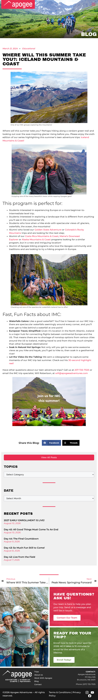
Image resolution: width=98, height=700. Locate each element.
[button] (51, 443)
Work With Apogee (43, 678)
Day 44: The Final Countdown (21, 538)
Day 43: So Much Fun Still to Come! (24, 547)
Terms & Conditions (60, 692)
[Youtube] (92, 692)
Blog (36, 681)
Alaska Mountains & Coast (36, 239)
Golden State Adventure (48, 229)
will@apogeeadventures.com (71, 373)
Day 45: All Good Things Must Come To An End (31, 529)
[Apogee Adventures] (18, 4)
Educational (28, 48)
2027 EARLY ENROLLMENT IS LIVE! (24, 520)
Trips (36, 672)
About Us (38, 675)
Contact (38, 684)
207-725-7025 (82, 370)
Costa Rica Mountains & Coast (41, 236)
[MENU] (93, 4)
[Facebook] (89, 695)
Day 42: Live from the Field (19, 557)
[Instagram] (87, 692)
